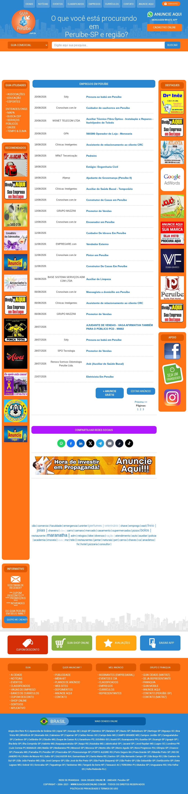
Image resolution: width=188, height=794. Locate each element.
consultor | (105, 544)
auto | (135, 535)
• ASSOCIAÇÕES (15, 94)
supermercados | (122, 530)
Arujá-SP (86, 731)
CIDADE (29, 4)
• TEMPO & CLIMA (16, 131)
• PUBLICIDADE (62, 674)
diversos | (100, 535)
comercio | (44, 525)
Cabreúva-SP (57, 735)
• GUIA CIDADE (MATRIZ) (156, 674)
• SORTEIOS (16, 704)
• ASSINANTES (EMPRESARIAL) (116, 674)
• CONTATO (60, 697)
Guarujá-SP (159, 739)
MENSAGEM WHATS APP (164, 20)
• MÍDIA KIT (60, 678)
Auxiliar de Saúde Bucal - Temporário (109, 188)
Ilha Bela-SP (15, 743)
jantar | (98, 539)
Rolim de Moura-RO (33, 756)
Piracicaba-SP (63, 752)
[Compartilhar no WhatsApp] (61, 443)
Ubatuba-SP (142, 765)
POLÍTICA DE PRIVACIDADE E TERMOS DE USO (94, 788)
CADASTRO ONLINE (164, 27)
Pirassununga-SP (82, 752)
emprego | (135, 525)
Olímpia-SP (162, 748)
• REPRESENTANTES (110, 693)
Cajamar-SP (71, 735)
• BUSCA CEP (13, 116)
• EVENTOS (16, 682)
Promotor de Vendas (99, 210)
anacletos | (149, 539)
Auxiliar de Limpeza (98, 279)
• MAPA (10, 112)
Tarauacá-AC (113, 765)
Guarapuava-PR (130, 739)
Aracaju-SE (74, 731)
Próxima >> (141, 402)
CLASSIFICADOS (76, 4)
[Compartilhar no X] (90, 443)
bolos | (145, 530)
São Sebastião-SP (145, 760)
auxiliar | (144, 535)
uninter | (84, 525)
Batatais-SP (112, 731)
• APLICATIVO (17, 708)
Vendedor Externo (97, 244)
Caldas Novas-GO (88, 735)
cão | (35, 525)
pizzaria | (93, 544)
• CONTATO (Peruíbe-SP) (157, 693)
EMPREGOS (94, 4)
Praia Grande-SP (141, 752)
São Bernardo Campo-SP (134, 756)
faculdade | (57, 525)
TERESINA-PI (128, 765)
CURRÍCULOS (112, 4)
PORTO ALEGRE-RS (103, 752)
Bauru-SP (125, 731)
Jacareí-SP (128, 743)
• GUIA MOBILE (150, 685)
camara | (80, 530)
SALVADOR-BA (63, 756)
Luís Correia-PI (17, 748)
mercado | (91, 530)
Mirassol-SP (77, 748)
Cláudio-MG (49, 739)
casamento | (104, 530)
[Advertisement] (94, 63)
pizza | (136, 530)
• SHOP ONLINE (18, 700)
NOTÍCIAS (43, 4)
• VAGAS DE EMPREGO (23, 689)
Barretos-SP (98, 731)
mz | (67, 539)
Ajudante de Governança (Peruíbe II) (109, 177)
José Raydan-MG (144, 743)
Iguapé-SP (171, 739)
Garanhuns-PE (86, 739)
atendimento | (123, 535)
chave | (124, 525)
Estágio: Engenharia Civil (102, 166)
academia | (40, 539)
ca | (140, 539)
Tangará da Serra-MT (93, 765)
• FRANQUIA (149, 682)
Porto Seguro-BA (123, 752)
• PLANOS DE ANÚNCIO (67, 682)
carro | (71, 530)
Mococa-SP (92, 748)
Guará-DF (115, 739)
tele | (73, 539)
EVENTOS (58, 4)
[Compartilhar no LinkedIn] (81, 443)
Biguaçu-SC (168, 731)
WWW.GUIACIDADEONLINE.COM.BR (88, 784)
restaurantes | (85, 539)
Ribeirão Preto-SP (161, 752)
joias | (42, 530)
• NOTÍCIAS (16, 678)
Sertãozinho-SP (165, 760)
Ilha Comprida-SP (32, 743)
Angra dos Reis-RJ (18, 731)
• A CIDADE (16, 674)
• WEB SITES (61, 685)
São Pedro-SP (127, 760)
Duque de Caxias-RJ (67, 739)
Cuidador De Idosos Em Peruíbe (106, 233)
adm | (74, 535)
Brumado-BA (41, 735)
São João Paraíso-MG (28, 760)
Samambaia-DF (81, 756)
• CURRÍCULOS (106, 689)
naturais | (108, 539)
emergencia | (71, 525)
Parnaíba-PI (35, 752)
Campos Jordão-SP (151, 735)
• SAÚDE (11, 127)
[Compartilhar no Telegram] (100, 443)
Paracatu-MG (20, 752)
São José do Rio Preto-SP (79, 760)
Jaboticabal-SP (113, 743)
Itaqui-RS (83, 743)
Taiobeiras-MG (73, 765)
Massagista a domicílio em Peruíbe (108, 292)
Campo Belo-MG (107, 735)
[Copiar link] (119, 443)
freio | (151, 525)
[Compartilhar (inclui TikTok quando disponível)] (129, 443)
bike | (91, 535)
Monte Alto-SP (106, 748)
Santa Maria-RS (98, 756)
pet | (116, 539)
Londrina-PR (173, 743)
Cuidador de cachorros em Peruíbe (108, 107)
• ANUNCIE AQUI (63, 693)
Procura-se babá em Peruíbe (104, 96)
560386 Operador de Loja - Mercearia (109, 133)
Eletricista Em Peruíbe (100, 376)
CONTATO (129, 4)
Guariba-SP (145, 739)
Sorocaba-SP (41, 765)
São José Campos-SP (52, 760)
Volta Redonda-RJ (95, 769)
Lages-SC (160, 743)
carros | (123, 539)
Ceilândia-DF (34, 739)
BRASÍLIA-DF (27, 735)
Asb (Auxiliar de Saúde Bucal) (105, 363)
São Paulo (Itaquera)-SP (106, 760)
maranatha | (59, 535)
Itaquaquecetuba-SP (66, 743)
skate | (61, 540)
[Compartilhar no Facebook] (71, 443)
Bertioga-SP (154, 731)
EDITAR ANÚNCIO (141, 391)
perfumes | (96, 525)
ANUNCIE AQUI (146, 4)
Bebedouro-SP (139, 731)
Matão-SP (47, 748)
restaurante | (39, 535)
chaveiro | (54, 530)
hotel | (84, 544)
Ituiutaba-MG (96, 743)
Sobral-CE (28, 765)
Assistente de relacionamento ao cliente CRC (114, 144)
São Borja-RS (155, 756)
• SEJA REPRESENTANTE (156, 678)
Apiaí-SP (61, 731)
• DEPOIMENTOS (63, 689)
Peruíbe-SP (49, 752)
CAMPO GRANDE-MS (128, 735)
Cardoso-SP (20, 739)
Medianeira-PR (62, 748)
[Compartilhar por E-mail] (110, 443)
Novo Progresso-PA (145, 748)
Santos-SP (113, 756)
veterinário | (112, 525)
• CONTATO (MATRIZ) (154, 697)
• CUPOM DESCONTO (22, 697)
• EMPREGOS (105, 685)
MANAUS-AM (34, 748)
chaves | (133, 539)
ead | (144, 525)
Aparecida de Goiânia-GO (42, 731)
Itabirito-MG (48, 743)
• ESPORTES (13, 101)
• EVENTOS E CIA (107, 678)
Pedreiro (91, 155)
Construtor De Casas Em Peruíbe (106, 266)
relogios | (83, 535)
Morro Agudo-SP (124, 748)
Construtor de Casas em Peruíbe (106, 199)
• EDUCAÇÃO (13, 97)
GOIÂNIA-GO (102, 739)
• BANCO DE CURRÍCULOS (24, 693)
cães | (63, 530)
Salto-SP (49, 756)
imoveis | (52, 539)
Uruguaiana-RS (158, 765)
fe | (79, 544)
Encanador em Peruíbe (100, 222)
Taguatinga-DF (57, 765)
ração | (110, 535)
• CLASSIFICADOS (20, 685)
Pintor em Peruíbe (97, 255)
